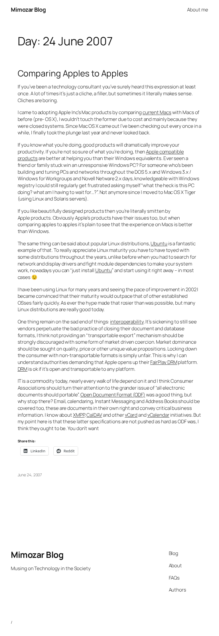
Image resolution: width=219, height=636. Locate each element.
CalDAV (94, 415)
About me (197, 9)
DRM (23, 369)
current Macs (157, 112)
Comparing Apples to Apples (73, 73)
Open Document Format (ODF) (112, 394)
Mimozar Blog (28, 9)
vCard (131, 415)
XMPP (79, 415)
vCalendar (158, 415)
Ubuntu (159, 243)
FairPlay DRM (163, 362)
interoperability (126, 321)
